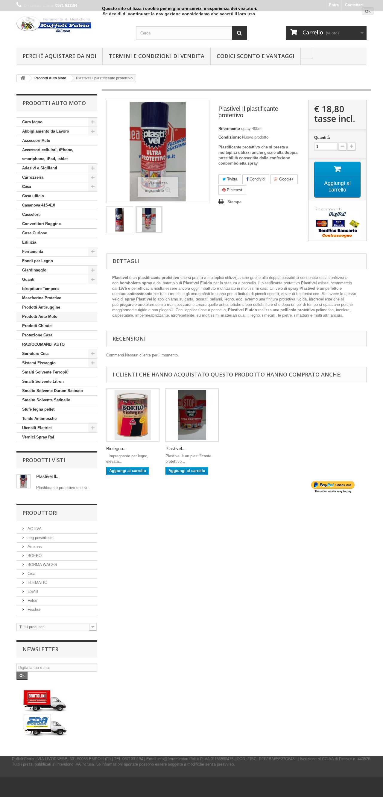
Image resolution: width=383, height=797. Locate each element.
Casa (26, 186)
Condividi (256, 179)
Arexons (34, 546)
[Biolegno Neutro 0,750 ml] (132, 415)
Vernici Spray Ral (38, 437)
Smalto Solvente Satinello (46, 400)
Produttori (40, 512)
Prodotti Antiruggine (41, 307)
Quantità (322, 137)
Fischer (33, 609)
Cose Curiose (34, 233)
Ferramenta (32, 251)
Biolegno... (116, 448)
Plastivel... (175, 448)
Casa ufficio (33, 196)
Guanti (28, 279)
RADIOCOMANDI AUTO (43, 344)
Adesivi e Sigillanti (39, 168)
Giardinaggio (34, 270)
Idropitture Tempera (40, 288)
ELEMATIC (36, 582)
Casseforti (31, 214)
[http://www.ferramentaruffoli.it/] (45, 713)
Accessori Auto (36, 140)
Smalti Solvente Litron (43, 381)
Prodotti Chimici (37, 326)
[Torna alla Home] (22, 78)
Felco (31, 600)
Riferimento (229, 128)
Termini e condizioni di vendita (156, 56)
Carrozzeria (32, 177)
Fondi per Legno (37, 261)
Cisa (30, 573)
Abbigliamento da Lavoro (45, 131)
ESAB (32, 591)
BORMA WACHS (41, 564)
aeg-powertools (40, 537)
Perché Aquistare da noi (59, 56)
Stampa (234, 202)
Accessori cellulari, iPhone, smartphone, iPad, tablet (47, 154)
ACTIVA (34, 528)
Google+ (286, 179)
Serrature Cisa (35, 353)
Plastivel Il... (48, 476)
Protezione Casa (37, 335)
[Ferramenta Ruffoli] (71, 25)
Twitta (231, 179)
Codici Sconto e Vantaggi (255, 56)
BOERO (34, 555)
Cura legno (32, 122)
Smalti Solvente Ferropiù (45, 372)
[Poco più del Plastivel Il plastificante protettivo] (23, 481)
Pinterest (234, 190)
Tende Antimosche (39, 418)
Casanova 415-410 (38, 205)
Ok (368, 11)
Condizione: (229, 137)
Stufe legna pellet (38, 409)
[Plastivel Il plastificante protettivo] (120, 220)
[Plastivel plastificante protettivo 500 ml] (192, 415)
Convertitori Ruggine (41, 223)
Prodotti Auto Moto (39, 316)
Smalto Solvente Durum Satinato (52, 390)
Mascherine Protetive (41, 298)
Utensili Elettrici (37, 428)
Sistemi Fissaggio (39, 363)
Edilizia (29, 242)
